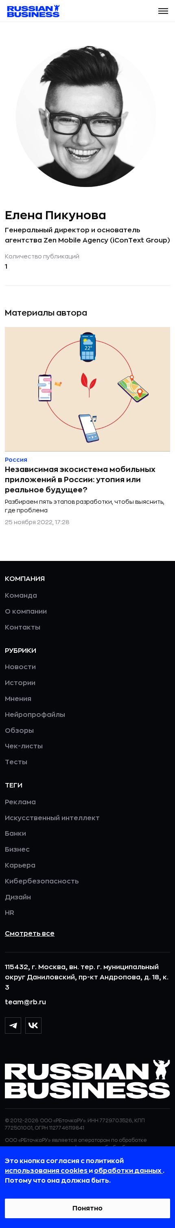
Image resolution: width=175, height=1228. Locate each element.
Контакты (22, 627)
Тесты (16, 762)
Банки (15, 833)
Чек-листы (24, 746)
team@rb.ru (25, 1002)
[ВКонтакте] (33, 1025)
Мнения (18, 699)
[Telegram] (13, 1025)
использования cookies (47, 1171)
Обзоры (19, 730)
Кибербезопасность (42, 881)
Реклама (20, 802)
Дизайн (18, 897)
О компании (26, 611)
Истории (20, 683)
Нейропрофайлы (35, 715)
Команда (21, 595)
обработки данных (128, 1171)
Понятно (87, 1208)
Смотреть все (30, 933)
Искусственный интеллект (52, 818)
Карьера (20, 865)
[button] (163, 11)
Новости (20, 667)
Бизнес (17, 849)
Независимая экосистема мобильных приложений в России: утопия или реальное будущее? (80, 480)
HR (9, 913)
